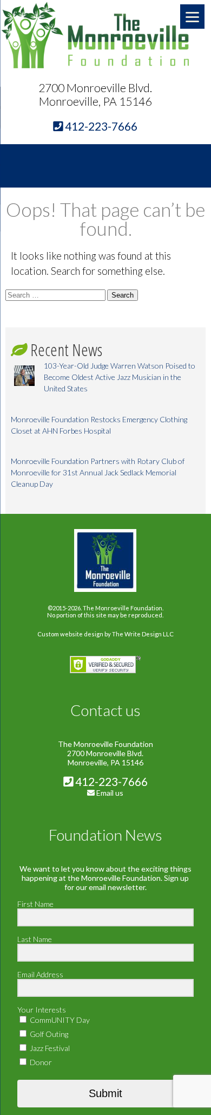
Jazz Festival (49, 1048)
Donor (40, 1062)
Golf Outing (48, 1034)
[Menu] (192, 16)
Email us (109, 792)
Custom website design (70, 633)
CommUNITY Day (59, 1019)
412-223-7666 (110, 781)
